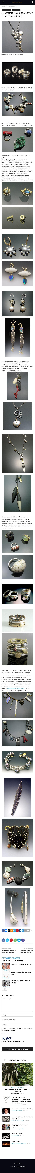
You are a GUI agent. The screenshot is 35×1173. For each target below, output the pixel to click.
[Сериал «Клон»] (6, 1144)
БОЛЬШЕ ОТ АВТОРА (12, 960)
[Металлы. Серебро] (6, 1136)
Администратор (15, 1093)
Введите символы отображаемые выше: (13, 1041)
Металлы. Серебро (17, 1133)
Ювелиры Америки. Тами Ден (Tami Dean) (26, 951)
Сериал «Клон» (16, 1141)
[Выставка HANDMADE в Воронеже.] (6, 1127)
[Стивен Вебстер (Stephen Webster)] (6, 1111)
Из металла (15, 1135)
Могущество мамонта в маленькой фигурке (9, 951)
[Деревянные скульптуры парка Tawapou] (17, 1074)
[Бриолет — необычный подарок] (6, 966)
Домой (3, 6)
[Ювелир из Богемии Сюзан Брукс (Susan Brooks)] (6, 1119)
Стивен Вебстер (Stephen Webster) (22, 1108)
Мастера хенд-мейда (12, 6)
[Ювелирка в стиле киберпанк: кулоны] (6, 983)
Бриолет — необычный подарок (21, 964)
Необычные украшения (19, 1143)
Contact (19, 1163)
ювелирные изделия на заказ (15, 688)
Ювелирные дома (16, 9)
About (15, 1163)
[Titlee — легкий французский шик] (6, 974)
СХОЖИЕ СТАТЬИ (11, 958)
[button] (32, 2)
